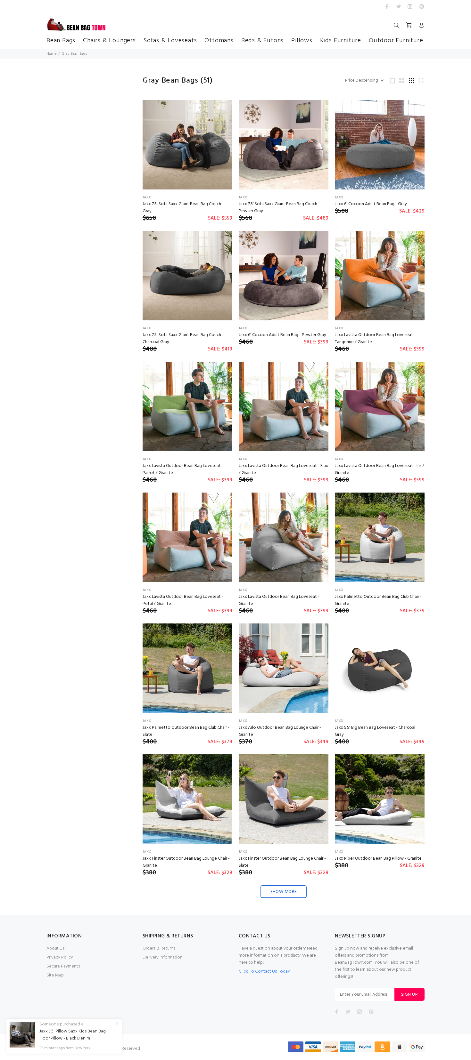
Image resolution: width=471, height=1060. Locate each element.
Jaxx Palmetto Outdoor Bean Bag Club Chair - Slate (186, 731)
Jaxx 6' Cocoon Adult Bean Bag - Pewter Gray (282, 335)
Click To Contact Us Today (264, 971)
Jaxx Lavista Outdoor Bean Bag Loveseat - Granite (279, 600)
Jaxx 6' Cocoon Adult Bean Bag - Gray (371, 204)
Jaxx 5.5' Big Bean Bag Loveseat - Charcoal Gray (375, 731)
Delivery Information (163, 957)
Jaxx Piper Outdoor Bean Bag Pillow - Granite (378, 858)
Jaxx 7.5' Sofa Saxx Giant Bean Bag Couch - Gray (183, 207)
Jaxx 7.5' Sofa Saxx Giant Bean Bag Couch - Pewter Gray (279, 207)
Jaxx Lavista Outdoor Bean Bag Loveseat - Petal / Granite (183, 600)
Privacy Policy (59, 957)
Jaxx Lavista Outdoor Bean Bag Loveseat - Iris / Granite (379, 469)
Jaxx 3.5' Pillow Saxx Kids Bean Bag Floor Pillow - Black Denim (72, 1035)
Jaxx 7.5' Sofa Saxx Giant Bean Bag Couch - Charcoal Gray (183, 338)
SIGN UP (409, 994)
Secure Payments (63, 966)
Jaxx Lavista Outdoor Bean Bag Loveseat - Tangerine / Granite (375, 338)
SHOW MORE (283, 891)
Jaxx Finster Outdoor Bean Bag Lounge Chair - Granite (186, 862)
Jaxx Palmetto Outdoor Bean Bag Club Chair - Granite (378, 600)
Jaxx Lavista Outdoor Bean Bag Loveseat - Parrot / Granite (183, 469)
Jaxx (147, 197)
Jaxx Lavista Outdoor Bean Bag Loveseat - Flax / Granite (283, 469)
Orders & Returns (159, 948)
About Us (55, 948)
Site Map (55, 975)
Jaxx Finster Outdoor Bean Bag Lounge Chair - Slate (282, 862)
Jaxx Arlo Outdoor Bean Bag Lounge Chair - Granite (280, 731)
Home (51, 54)
